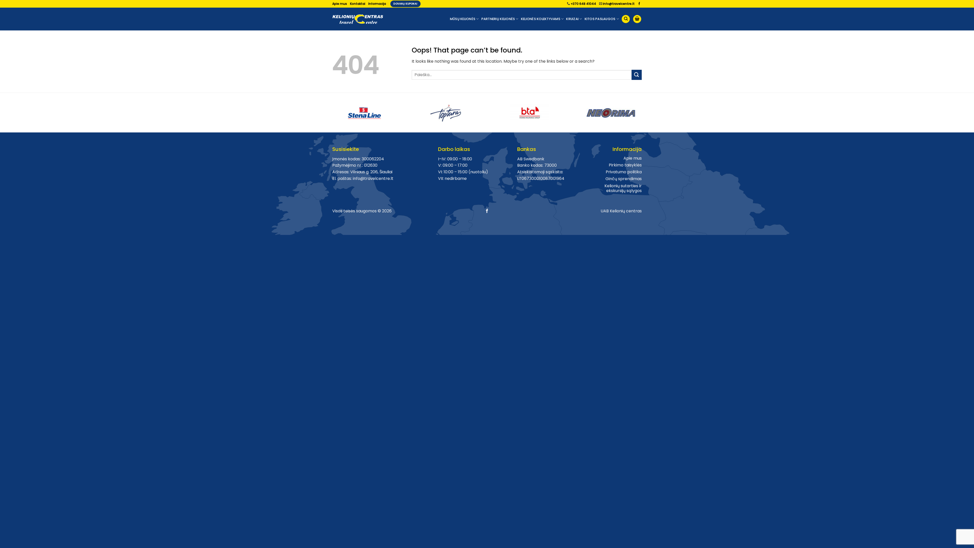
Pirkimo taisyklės (625, 165)
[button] (637, 19)
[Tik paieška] (626, 19)
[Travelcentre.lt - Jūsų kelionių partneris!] (357, 19)
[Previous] (329, 111)
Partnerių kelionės (498, 19)
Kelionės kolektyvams (540, 19)
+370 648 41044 (583, 4)
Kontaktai (357, 4)
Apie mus (339, 4)
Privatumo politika (624, 172)
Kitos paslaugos (600, 19)
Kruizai (572, 19)
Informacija (377, 4)
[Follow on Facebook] (639, 4)
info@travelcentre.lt (619, 4)
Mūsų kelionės (462, 19)
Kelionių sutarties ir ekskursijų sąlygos (623, 188)
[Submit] (637, 75)
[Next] (644, 111)
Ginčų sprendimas (623, 179)
